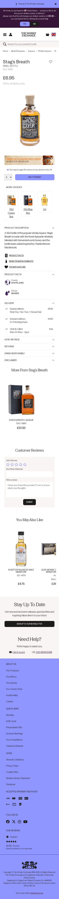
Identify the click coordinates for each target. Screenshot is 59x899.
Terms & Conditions (14, 759)
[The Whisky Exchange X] (14, 821)
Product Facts (13, 274)
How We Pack (12, 339)
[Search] (5, 44)
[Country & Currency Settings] (53, 34)
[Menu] (5, 34)
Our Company (12, 670)
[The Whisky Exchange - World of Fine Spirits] (28, 34)
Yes (24, 24)
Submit (29, 502)
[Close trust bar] (55, 4)
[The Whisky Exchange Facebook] (8, 821)
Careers (9, 701)
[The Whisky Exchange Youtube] (25, 821)
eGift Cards (11, 721)
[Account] (10, 34)
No (34, 24)
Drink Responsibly (15, 353)
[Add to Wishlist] (50, 61)
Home (5, 51)
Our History (11, 676)
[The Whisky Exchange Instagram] (19, 821)
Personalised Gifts (14, 727)
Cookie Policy (12, 772)
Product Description (17, 227)
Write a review (11, 480)
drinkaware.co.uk (36, 893)
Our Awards (11, 683)
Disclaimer (11, 360)
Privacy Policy (12, 765)
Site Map (10, 715)
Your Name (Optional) (14, 469)
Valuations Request (14, 746)
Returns (9, 346)
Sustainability (12, 695)
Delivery (9, 303)
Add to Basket (35, 177)
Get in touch (18, 652)
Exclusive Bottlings (14, 733)
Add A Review (11, 460)
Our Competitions (14, 739)
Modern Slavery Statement (18, 778)
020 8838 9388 (44, 652)
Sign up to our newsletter (29, 624)
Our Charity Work (14, 689)
